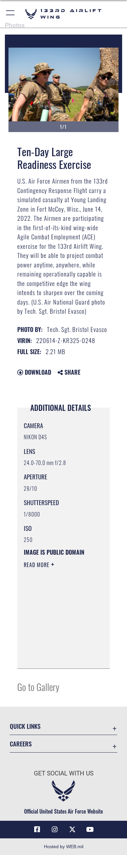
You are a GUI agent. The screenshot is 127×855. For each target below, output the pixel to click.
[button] (10, 14)
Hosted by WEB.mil (63, 846)
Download (37, 372)
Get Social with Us (63, 773)
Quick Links (25, 726)
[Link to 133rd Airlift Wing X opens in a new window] (72, 829)
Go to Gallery (38, 687)
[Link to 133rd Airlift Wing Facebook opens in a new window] (37, 829)
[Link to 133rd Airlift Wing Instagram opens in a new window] (55, 829)
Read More (37, 565)
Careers (21, 743)
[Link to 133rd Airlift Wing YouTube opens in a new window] (90, 829)
